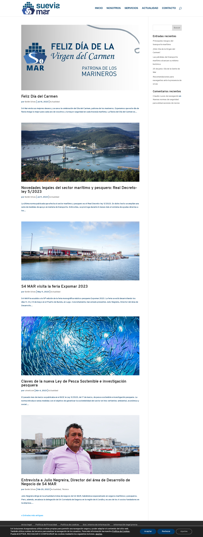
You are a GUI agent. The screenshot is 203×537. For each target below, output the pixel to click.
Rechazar (166, 531)
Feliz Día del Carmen (39, 96)
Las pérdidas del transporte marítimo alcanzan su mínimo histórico (165, 61)
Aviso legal (26, 525)
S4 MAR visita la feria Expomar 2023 (54, 286)
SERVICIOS (131, 8)
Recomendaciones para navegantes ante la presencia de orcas (167, 80)
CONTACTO (169, 8)
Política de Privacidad (46, 525)
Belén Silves (30, 102)
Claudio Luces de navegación (166, 96)
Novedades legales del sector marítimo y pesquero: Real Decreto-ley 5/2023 (79, 190)
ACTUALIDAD (150, 8)
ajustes (99, 534)
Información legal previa (125, 525)
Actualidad (55, 102)
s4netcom (29, 390)
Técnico (65, 489)
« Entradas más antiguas (32, 515)
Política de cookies (70, 525)
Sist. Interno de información (96, 525)
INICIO (99, 8)
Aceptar (148, 531)
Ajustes (184, 531)
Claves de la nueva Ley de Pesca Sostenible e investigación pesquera (73, 383)
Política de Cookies (121, 531)
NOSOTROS (114, 8)
